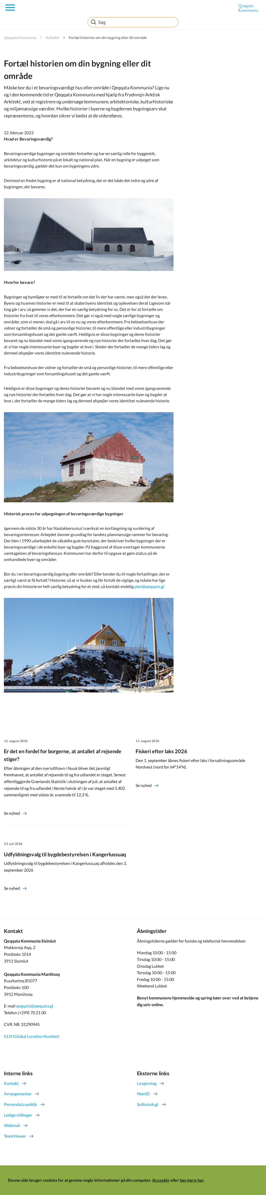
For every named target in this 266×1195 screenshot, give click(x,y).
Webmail (12, 1125)
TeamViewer (15, 1135)
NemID (143, 1093)
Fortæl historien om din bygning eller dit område (108, 37)
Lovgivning (146, 1083)
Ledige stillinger (18, 1114)
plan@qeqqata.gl (149, 586)
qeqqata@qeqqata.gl (34, 1005)
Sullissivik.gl (147, 1104)
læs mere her (192, 1180)
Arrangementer (17, 1093)
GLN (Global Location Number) (31, 1036)
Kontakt (11, 1083)
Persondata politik (20, 1104)
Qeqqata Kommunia (20, 37)
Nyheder (52, 37)
